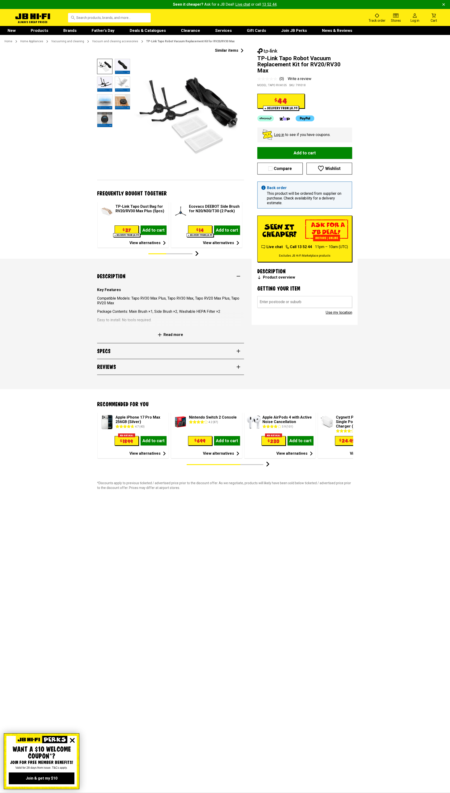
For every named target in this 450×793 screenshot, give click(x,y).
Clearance (190, 30)
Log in (279, 134)
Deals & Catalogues (148, 30)
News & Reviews (337, 30)
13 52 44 (269, 4)
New (12, 30)
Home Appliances (31, 41)
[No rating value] (268, 78)
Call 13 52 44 (301, 247)
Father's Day (103, 30)
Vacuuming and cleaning (67, 41)
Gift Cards (256, 30)
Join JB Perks (294, 30)
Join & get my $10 (41, 778)
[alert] (304, 195)
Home (8, 41)
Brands (70, 30)
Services (223, 30)
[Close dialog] (72, 740)
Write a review (299, 78)
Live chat (242, 4)
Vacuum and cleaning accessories (115, 41)
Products (39, 30)
